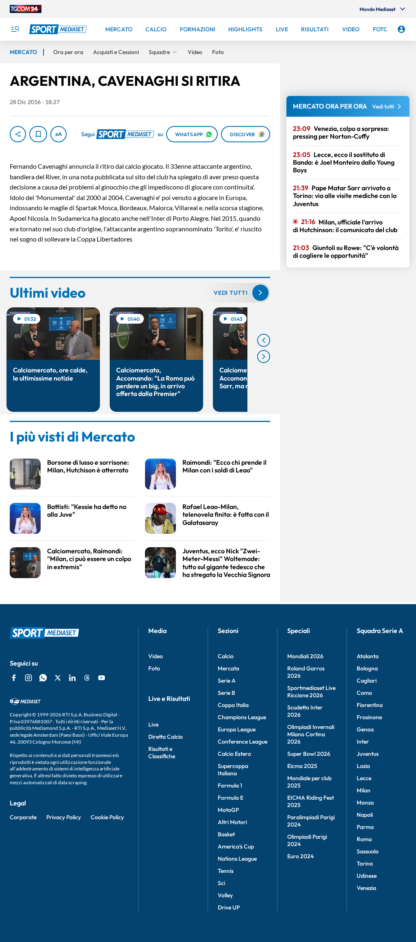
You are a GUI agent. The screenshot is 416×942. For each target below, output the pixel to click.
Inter (363, 741)
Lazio (363, 766)
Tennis (226, 871)
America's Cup (236, 846)
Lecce (364, 778)
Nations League (237, 858)
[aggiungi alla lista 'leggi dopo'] (38, 134)
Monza (365, 802)
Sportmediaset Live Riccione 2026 (311, 691)
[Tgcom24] (25, 9)
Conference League (242, 741)
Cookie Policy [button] (107, 817)
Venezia (366, 888)
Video (155, 656)
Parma (365, 827)
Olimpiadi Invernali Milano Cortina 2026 (310, 734)
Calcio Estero (234, 753)
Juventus (368, 753)
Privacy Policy (63, 817)
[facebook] (14, 678)
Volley (225, 895)
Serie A (227, 680)
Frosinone (369, 717)
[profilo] (401, 29)
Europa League (237, 729)
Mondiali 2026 (305, 656)
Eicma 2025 (302, 766)
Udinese (367, 875)
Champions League (242, 717)
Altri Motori (232, 822)
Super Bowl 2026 (308, 753)
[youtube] (102, 678)
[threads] (87, 678)
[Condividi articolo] (18, 134)
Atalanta (368, 656)
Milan (363, 790)
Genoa (365, 729)
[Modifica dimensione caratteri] (58, 134)
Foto (154, 668)
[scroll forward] (263, 356)
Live (153, 724)
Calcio (226, 656)
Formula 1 (230, 785)
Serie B (226, 692)
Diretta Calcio (165, 736)
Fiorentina (370, 705)
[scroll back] (263, 340)
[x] (58, 678)
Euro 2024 (300, 856)
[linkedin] (72, 678)
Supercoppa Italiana (233, 769)
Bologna (367, 668)
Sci (221, 883)
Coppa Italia (233, 705)
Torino (365, 863)
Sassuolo (368, 851)
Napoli (365, 814)
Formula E (230, 797)
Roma (364, 839)
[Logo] (59, 29)
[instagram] (28, 678)
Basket (226, 834)
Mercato (228, 668)
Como (364, 692)
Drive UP (229, 907)
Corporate (23, 817)
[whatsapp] (43, 678)
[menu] (14, 29)
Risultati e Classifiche (161, 752)
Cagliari (367, 680)
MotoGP (228, 810)
